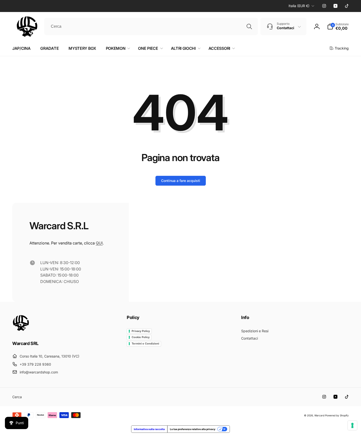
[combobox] (151, 26)
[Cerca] (249, 26)
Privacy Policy (141, 331)
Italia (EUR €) (299, 6)
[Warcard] (20, 329)
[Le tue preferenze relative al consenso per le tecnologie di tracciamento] (352, 425)
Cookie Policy (141, 337)
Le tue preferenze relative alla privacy (192, 429)
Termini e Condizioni (145, 343)
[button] (338, 26)
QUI (99, 243)
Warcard (319, 415)
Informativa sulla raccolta (149, 429)
